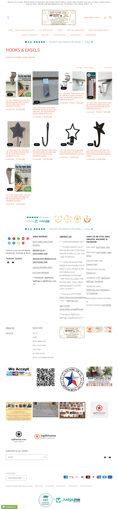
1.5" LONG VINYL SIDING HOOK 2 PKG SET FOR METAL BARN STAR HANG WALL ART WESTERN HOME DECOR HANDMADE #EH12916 (71, 97)
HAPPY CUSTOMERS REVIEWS (43, 357)
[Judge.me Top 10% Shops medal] (87, 219)
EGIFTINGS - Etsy (103, 247)
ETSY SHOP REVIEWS (41, 272)
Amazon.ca (90, 273)
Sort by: (79, 68)
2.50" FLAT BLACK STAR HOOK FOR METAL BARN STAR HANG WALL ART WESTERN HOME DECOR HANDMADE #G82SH (98, 153)
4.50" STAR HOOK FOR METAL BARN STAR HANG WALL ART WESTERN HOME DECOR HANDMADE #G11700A (71, 152)
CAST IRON (36, 349)
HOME (35, 337)
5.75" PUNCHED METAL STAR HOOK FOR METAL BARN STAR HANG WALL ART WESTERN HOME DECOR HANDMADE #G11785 (18, 153)
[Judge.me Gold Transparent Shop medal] (68, 219)
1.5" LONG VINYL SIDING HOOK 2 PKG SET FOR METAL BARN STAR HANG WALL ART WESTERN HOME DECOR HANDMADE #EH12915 (98, 106)
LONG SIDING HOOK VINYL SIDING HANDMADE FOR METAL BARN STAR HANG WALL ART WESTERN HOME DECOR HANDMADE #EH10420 (44, 111)
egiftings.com (72, 300)
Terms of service (61, 486)
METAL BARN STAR (39, 341)
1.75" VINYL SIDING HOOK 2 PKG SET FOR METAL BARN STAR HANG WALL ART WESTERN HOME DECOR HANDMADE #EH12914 (18, 198)
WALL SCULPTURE (39, 345)
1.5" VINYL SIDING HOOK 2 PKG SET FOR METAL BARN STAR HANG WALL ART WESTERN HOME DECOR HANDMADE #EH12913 (18, 103)
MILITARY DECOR (39, 353)
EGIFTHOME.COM (15, 486)
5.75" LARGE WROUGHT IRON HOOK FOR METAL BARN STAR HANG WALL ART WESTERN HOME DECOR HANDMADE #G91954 (44, 153)
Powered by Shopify (27, 486)
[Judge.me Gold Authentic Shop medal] (58, 219)
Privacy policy (50, 486)
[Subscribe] (44, 457)
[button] (8, 17)
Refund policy (39, 486)
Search (35, 333)
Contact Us (10, 507)
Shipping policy (73, 486)
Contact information (86, 486)
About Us (10, 327)
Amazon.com (91, 264)
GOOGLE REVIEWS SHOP (42, 267)
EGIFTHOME (106, 305)
